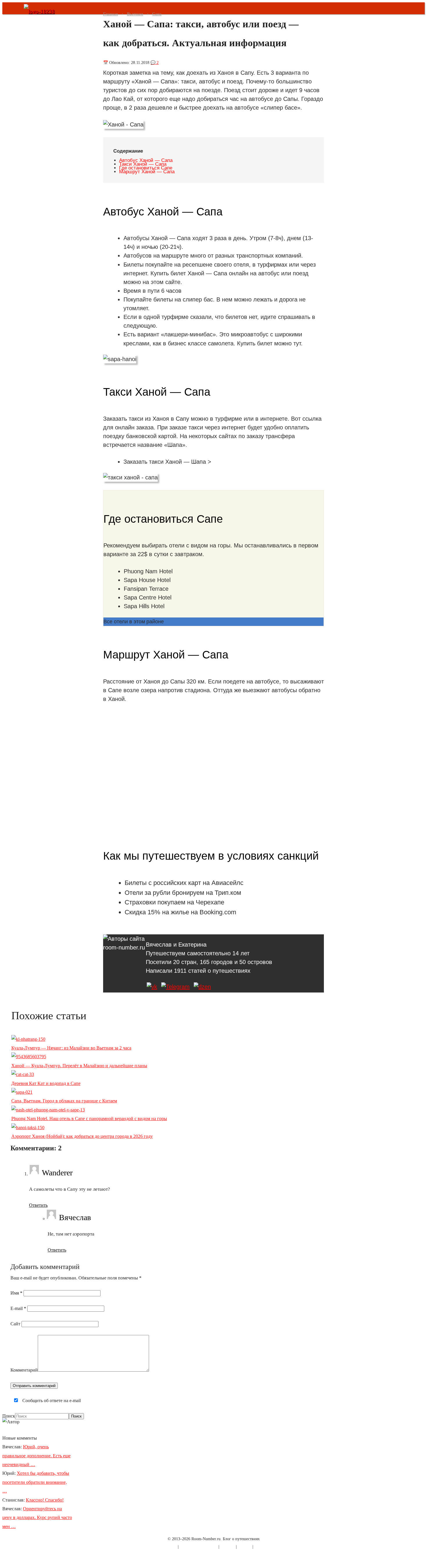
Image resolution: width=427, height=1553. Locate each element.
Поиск (8, 1415)
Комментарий (24, 1370)
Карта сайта (166, 1547)
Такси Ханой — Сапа (142, 164)
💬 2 (154, 62)
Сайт (15, 1323)
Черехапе (210, 902)
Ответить (38, 1205)
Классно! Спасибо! (45, 1499)
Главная (110, 14)
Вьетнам (135, 14)
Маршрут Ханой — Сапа (147, 171)
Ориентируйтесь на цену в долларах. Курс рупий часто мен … (37, 1517)
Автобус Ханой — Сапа (146, 160)
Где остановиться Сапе (145, 168)
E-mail (18, 1308)
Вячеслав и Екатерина (176, 944)
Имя (16, 1292)
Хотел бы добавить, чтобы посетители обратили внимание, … (35, 1482)
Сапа (157, 14)
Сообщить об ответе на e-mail (51, 1400)
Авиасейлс (227, 882)
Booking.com (218, 912)
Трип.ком (228, 892)
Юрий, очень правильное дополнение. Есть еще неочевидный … (36, 1455)
